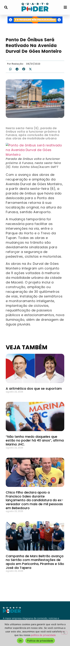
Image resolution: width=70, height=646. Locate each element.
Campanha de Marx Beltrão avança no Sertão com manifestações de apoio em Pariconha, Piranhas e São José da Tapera (35, 562)
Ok (20, 640)
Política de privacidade (40, 640)
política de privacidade (43, 635)
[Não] (64, 632)
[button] (6, 7)
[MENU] (65, 7)
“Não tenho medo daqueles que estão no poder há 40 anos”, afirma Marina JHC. (35, 440)
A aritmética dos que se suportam (34, 388)
